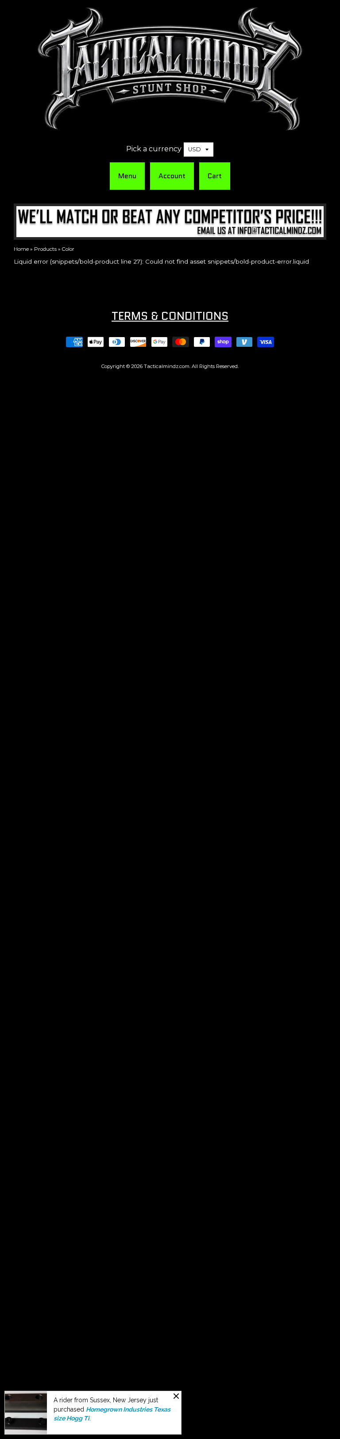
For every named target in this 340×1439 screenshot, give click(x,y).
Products (45, 249)
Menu (127, 176)
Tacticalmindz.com (166, 366)
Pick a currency (154, 149)
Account (171, 176)
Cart (215, 176)
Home (21, 249)
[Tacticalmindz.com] (170, 127)
